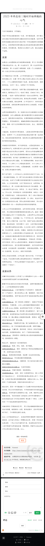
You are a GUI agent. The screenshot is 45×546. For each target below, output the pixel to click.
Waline (36, 530)
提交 (37, 512)
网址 (6, 491)
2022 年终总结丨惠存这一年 (11, 474)
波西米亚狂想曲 (7, 349)
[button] (3, 6)
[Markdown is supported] (6, 512)
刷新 (22, 525)
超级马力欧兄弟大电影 (9, 367)
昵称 (6, 482)
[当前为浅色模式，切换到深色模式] (42, 316)
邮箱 (6, 487)
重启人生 (5, 335)
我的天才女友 (6, 290)
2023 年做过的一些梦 (34, 473)
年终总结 (29, 468)
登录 (30, 512)
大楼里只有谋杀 (7, 311)
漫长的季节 (6, 323)
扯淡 (16, 468)
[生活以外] (42, 271)
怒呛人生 (5, 329)
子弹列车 (5, 346)
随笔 (22, 468)
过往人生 (5, 370)
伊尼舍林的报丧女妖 (9, 361)
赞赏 (22, 440)
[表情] (9, 512)
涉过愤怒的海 (6, 373)
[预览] (15, 512)
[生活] (42, 57)
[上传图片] (12, 512)
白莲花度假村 (6, 302)
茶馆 (3, 355)
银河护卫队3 (6, 358)
